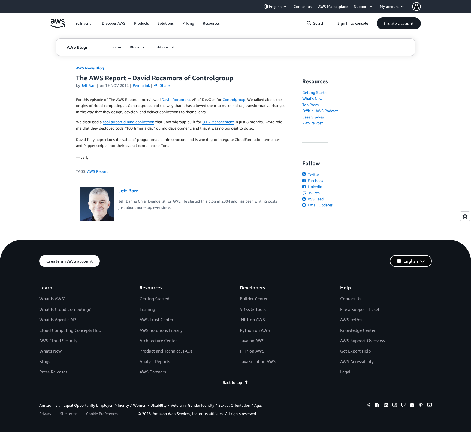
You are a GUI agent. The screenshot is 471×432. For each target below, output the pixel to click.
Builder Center (254, 298)
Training (147, 309)
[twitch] (403, 406)
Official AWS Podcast (320, 110)
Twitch (313, 193)
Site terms (68, 413)
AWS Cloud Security (58, 340)
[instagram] (394, 406)
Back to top (232, 382)
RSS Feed (315, 199)
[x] (368, 406)
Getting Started (315, 92)
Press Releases (53, 372)
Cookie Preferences (102, 413)
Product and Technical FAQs (166, 351)
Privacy (45, 413)
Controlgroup (233, 99)
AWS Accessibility (357, 361)
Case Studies (313, 117)
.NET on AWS (252, 319)
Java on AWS (252, 340)
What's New (312, 98)
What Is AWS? (52, 298)
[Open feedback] (465, 216)
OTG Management (218, 122)
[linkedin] (386, 406)
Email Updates (320, 205)
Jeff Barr (88, 85)
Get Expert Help (355, 351)
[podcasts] (421, 406)
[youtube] (412, 406)
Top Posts (310, 104)
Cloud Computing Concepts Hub (70, 330)
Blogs (44, 361)
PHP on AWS (252, 351)
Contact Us (350, 298)
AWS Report (97, 171)
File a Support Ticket (359, 309)
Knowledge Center (358, 330)
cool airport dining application (128, 122)
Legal (345, 372)
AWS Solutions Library (161, 330)
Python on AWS (255, 330)
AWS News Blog (90, 68)
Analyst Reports (155, 361)
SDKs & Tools (253, 309)
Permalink (141, 85)
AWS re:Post (312, 123)
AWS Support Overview (362, 340)
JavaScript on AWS (258, 361)
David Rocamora (176, 99)
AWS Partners (153, 372)
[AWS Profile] (416, 6)
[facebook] (377, 406)
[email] (429, 406)
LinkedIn (314, 186)
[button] (114, 23)
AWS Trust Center (156, 319)
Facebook (315, 180)
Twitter (313, 174)
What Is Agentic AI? (57, 319)
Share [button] (164, 85)
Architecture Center (158, 340)
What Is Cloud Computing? (65, 309)
